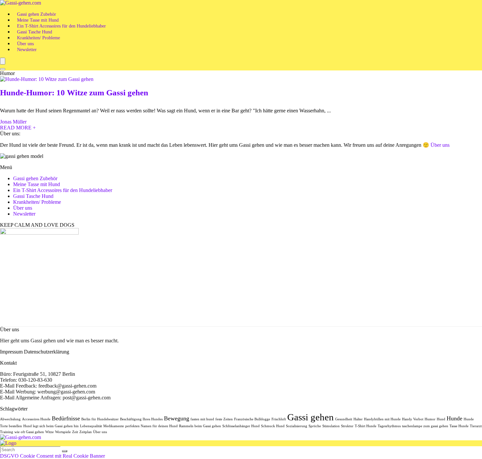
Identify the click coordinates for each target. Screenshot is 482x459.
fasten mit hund (202, 419)
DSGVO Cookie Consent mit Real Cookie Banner (52, 456)
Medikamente (113, 426)
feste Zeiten (224, 419)
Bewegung (176, 418)
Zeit (75, 432)
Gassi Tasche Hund (34, 31)
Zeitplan (85, 432)
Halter (358, 419)
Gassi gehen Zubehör (36, 14)
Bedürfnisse (66, 418)
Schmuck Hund (273, 426)
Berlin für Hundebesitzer (100, 419)
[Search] (2, 69)
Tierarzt (476, 426)
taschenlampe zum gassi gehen (425, 426)
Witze (49, 432)
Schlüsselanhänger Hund (241, 426)
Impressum (11, 351)
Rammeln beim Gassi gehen (200, 426)
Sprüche (315, 426)
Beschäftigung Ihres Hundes (141, 419)
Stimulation (331, 426)
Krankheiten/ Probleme (38, 37)
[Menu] (2, 61)
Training (6, 432)
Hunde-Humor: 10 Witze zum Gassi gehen (74, 92)
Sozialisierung (296, 426)
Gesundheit (343, 419)
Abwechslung (10, 419)
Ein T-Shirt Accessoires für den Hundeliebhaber (61, 26)
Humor (430, 419)
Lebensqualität (91, 426)
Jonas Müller (13, 121)
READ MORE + (18, 127)
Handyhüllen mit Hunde (382, 419)
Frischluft (278, 419)
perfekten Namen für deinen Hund (151, 426)
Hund (441, 419)
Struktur (347, 426)
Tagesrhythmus (389, 426)
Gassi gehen (310, 417)
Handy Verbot (412, 419)
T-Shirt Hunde (365, 426)
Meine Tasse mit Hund (38, 20)
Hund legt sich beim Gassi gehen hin (51, 426)
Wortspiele (63, 432)
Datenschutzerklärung (46, 351)
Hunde (454, 418)
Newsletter (27, 49)
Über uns (25, 43)
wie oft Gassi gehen (29, 432)
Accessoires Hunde (36, 419)
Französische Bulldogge (252, 419)
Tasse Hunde (459, 426)
